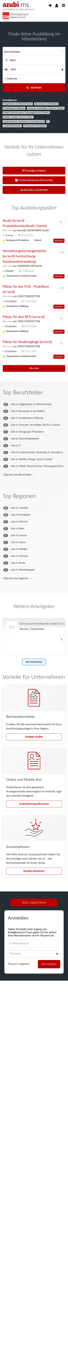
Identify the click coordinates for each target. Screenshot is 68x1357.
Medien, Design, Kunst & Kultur (18, 117)
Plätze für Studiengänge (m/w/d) (27, 342)
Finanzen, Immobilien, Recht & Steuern (46, 108)
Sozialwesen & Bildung (14, 108)
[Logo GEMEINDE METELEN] (61, 253)
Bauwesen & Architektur (46, 104)
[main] (34, 507)
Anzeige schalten (34, 737)
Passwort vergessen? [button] (19, 964)
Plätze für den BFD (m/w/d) (23, 317)
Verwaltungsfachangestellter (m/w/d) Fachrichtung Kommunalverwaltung (25, 256)
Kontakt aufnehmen (34, 871)
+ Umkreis (11, 78)
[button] (61, 78)
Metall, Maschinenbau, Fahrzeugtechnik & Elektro (26, 113)
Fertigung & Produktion (35, 126)
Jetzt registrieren (34, 902)
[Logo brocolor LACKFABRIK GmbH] (61, 222)
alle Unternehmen (34, 662)
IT (48, 121)
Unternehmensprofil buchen (34, 804)
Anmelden (48, 964)
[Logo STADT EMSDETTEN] (61, 288)
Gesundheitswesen (12, 126)
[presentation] (50, 6)
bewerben (58, 241)
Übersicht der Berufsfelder (17, 475)
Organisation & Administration (17, 104)
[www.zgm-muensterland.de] (14, 14)
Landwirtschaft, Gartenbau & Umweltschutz (23, 121)
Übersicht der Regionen (15, 578)
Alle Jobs (7, 230)
